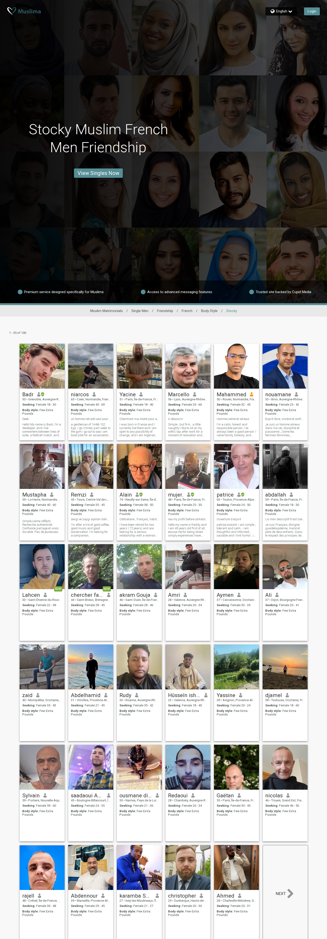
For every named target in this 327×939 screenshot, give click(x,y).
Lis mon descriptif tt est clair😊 (285, 519)
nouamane (278, 394)
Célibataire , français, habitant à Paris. (139, 519)
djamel (273, 695)
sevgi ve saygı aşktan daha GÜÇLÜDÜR (91, 519)
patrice (225, 495)
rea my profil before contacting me (188, 519)
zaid (27, 695)
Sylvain (31, 795)
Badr (28, 394)
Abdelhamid (86, 695)
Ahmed (225, 896)
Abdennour (84, 896)
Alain (125, 495)
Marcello (178, 394)
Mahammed (231, 394)
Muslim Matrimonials (106, 311)
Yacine (127, 394)
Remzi (78, 495)
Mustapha (34, 495)
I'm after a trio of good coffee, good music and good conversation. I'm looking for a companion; (90, 530)
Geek (25, 419)
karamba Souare (135, 896)
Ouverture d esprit (229, 519)
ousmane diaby (135, 795)
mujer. (175, 495)
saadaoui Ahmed (87, 795)
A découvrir (175, 419)
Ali (268, 595)
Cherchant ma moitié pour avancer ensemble (139, 419)
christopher (182, 896)
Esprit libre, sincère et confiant (285, 419)
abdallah (275, 495)
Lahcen (31, 595)
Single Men (139, 311)
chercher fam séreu (87, 595)
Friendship (165, 311)
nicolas (274, 795)
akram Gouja (134, 595)
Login (312, 11)
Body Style (209, 311)
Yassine (226, 695)
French (187, 311)
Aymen (225, 595)
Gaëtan (225, 795)
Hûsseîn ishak (184, 695)
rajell (28, 896)
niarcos (80, 394)
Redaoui (178, 795)
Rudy (125, 695)
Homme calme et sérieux (233, 419)
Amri (174, 595)
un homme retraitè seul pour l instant (91, 419)
